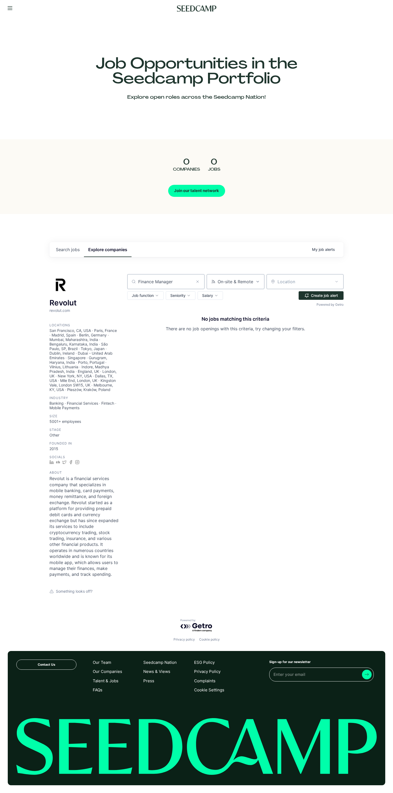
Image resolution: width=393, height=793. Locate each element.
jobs (68, 249)
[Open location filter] (336, 282)
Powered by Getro (330, 304)
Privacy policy (184, 639)
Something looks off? (74, 591)
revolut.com (59, 310)
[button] (145, 295)
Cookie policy (209, 639)
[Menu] (10, 8)
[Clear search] (197, 282)
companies (107, 249)
